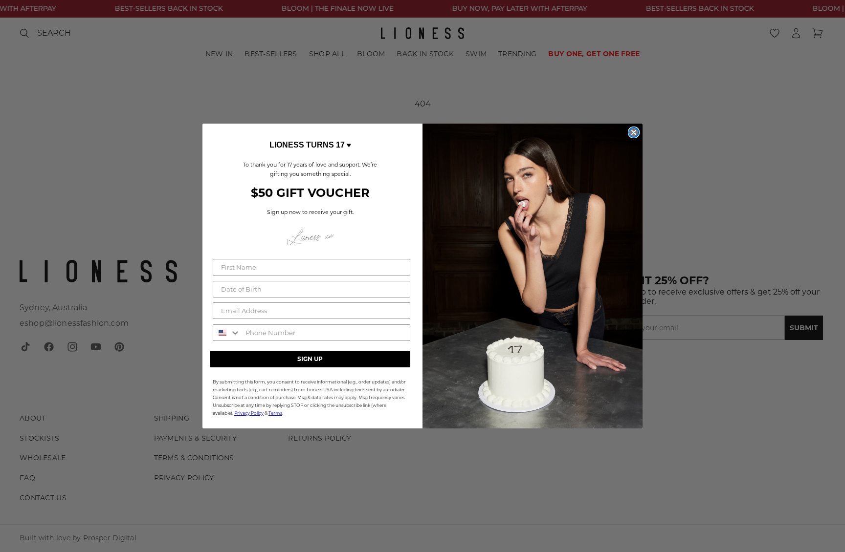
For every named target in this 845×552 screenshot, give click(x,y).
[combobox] (227, 332)
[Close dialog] (634, 132)
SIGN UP (310, 358)
